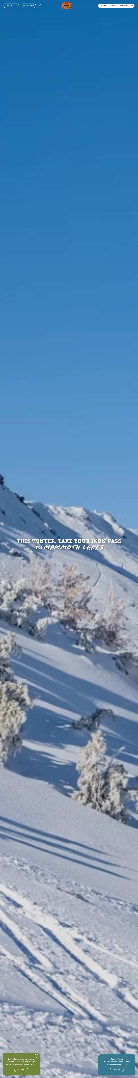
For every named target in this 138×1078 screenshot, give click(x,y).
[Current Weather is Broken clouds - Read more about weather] (40, 5)
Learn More (123, 1064)
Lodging (113, 5)
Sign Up (21, 1069)
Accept (117, 1069)
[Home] (66, 5)
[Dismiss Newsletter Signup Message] (36, 1056)
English (9, 5)
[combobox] (11, 6)
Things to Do (123, 5)
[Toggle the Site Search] (132, 5)
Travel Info (103, 5)
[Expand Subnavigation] (107, 6)
